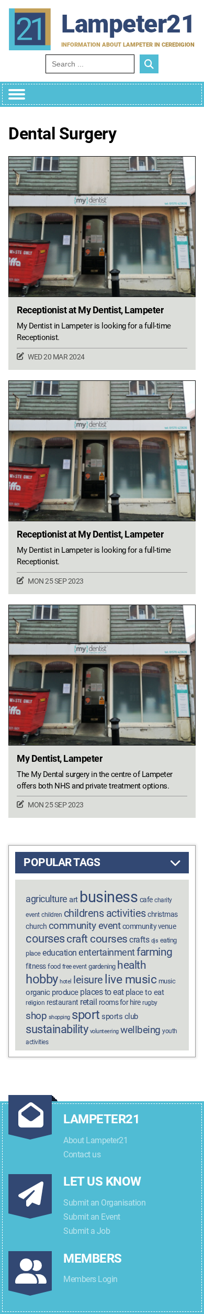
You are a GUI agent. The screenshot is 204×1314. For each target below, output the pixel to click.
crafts (139, 940)
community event (85, 925)
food (54, 966)
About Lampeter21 (95, 1140)
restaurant (62, 1002)
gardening (102, 966)
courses (45, 938)
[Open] (16, 94)
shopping (59, 1017)
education (59, 953)
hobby (42, 979)
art (73, 899)
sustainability (57, 1029)
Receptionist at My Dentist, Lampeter (90, 310)
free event (74, 966)
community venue (149, 926)
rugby (149, 1002)
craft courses (97, 938)
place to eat (145, 992)
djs (154, 940)
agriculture (46, 898)
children (51, 914)
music (167, 981)
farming (155, 952)
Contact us (81, 1154)
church (36, 926)
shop (36, 1016)
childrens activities (105, 913)
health (131, 964)
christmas (163, 914)
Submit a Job (86, 1231)
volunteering (104, 1031)
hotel (66, 981)
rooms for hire (120, 1002)
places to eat (102, 992)
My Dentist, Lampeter (60, 758)
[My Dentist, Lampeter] (102, 675)
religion (35, 1002)
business (109, 897)
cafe (146, 899)
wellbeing (140, 1030)
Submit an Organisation (104, 1203)
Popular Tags (62, 862)
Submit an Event (91, 1217)
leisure (88, 979)
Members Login (90, 1279)
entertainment (106, 952)
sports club (119, 1016)
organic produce (52, 992)
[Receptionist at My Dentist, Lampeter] (102, 226)
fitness (36, 966)
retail (88, 1002)
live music (130, 979)
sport (86, 1015)
